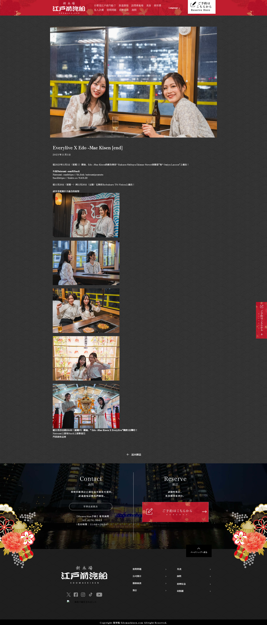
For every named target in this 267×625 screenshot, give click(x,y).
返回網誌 (136, 454)
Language (173, 7)
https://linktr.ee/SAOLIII (72, 177)
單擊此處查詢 (90, 506)
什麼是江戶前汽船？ (105, 5)
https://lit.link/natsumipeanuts (85, 174)
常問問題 (111, 10)
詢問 (134, 10)
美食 (148, 5)
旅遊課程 (123, 5)
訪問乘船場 (137, 5)
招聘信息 (124, 10)
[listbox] (178, 8)
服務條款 (137, 583)
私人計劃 (99, 10)
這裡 (64, 436)
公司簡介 (137, 576)
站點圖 (180, 591)
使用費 (157, 5)
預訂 (135, 590)
